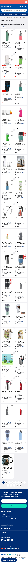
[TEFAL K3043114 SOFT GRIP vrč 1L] (20, 365)
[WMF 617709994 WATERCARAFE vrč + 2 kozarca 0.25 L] (7, 167)
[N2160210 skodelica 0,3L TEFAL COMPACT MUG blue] (20, 265)
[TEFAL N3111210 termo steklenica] (20, 92)
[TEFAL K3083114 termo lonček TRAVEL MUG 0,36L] (20, 66)
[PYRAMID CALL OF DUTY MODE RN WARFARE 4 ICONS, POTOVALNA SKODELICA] (7, 92)
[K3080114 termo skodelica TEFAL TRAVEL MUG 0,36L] (7, 265)
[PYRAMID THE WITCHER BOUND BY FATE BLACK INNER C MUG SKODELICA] (7, 466)
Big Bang (9, 47)
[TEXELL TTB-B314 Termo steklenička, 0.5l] (20, 441)
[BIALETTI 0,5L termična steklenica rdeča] (20, 416)
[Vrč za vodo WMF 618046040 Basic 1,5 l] (20, 216)
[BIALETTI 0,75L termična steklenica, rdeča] (20, 391)
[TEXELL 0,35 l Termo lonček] (7, 315)
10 (10, 485)
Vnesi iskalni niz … (12, 10)
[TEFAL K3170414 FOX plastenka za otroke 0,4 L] (7, 241)
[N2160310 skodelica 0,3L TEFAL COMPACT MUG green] (20, 142)
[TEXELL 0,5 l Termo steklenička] (7, 41)
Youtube (8, 540)
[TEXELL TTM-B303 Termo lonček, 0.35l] (7, 441)
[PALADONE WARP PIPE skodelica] (7, 365)
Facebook (2, 540)
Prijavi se (14, 506)
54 (17, 485)
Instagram (5, 540)
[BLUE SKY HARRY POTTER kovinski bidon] (20, 340)
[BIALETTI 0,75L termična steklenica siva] (7, 416)
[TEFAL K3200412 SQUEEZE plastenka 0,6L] (7, 142)
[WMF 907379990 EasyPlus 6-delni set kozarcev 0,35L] (7, 118)
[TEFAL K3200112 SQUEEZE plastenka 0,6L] (20, 241)
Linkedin (12, 540)
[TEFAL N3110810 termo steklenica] (20, 41)
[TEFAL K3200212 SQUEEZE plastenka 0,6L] (20, 118)
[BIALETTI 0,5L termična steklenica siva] (20, 290)
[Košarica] (25, 6)
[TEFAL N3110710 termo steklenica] (7, 191)
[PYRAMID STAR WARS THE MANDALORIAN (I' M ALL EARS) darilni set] (7, 340)
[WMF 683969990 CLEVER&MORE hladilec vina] (20, 167)
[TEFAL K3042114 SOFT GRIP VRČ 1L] (7, 391)
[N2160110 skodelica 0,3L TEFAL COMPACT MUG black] (7, 290)
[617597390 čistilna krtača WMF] (7, 216)
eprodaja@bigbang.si (6, 516)
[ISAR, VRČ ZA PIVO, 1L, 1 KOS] (7, 66)
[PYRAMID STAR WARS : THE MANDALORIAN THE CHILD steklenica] (20, 191)
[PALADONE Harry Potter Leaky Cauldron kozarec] (20, 315)
